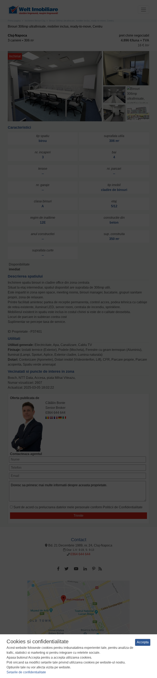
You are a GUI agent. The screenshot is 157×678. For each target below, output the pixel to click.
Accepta (143, 642)
